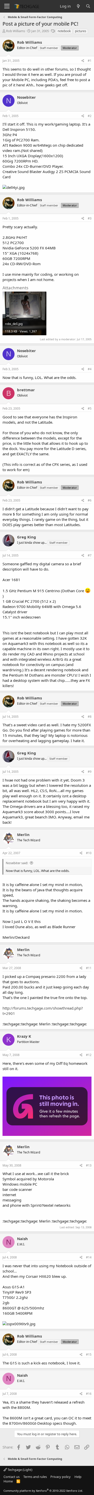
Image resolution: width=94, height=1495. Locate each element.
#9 (89, 771)
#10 (88, 853)
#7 (89, 555)
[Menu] (7, 6)
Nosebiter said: (17, 863)
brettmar (26, 389)
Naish (22, 1238)
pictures (80, 31)
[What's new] (78, 6)
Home (8, 1481)
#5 (89, 408)
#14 (88, 1257)
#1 (89, 61)
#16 (88, 1394)
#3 (89, 218)
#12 (88, 1055)
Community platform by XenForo (43, 1490)
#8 (89, 716)
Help (77, 1476)
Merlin (23, 834)
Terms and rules (35, 1476)
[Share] (83, 61)
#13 (88, 1165)
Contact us (12, 1476)
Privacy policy (60, 1476)
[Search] (88, 6)
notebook (64, 31)
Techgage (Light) (19, 1469)
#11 (88, 968)
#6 (89, 500)
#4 (89, 369)
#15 (88, 1354)
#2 (89, 116)
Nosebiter (26, 97)
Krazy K (24, 1036)
